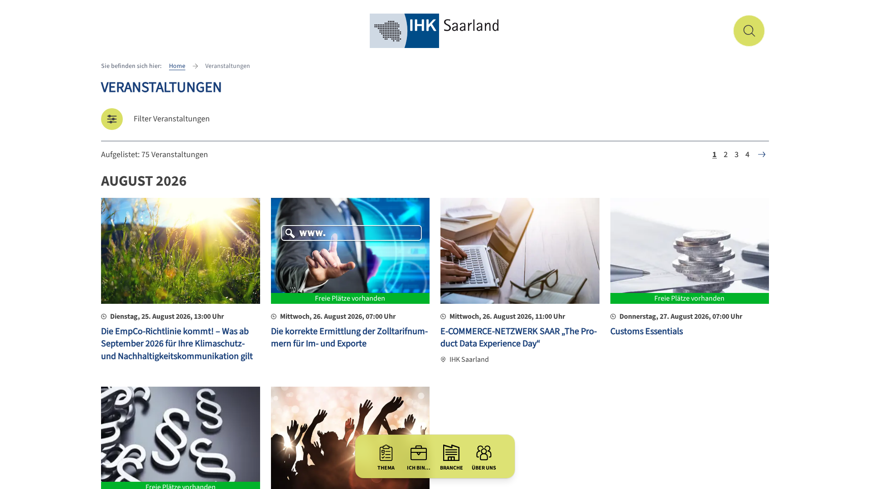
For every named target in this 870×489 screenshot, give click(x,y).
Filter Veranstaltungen (172, 119)
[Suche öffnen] (749, 31)
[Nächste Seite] (761, 154)
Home (177, 66)
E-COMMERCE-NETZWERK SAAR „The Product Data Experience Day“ (518, 337)
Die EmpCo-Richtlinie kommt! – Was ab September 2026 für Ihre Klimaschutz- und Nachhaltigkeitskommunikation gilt (177, 344)
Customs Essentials (646, 331)
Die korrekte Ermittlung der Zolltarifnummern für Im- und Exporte (349, 337)
